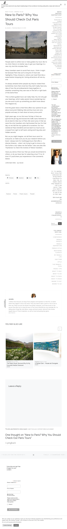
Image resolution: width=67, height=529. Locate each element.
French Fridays (59, 240)
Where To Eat (57, 281)
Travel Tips (57, 269)
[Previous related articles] (56, 329)
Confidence (57, 237)
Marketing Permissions (55, 88)
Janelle (9, 28)
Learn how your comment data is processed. (41, 429)
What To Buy (57, 271)
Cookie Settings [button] (7, 525)
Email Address (55, 75)
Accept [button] (16, 525)
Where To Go (57, 284)
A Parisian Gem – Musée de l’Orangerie (46, 363)
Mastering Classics (58, 251)
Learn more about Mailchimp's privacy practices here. (56, 133)
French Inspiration (57, 245)
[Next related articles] (60, 329)
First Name (54, 82)
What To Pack (56, 276)
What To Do (57, 274)
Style (60, 262)
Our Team (58, 259)
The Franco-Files (57, 265)
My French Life (58, 256)
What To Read (56, 279)
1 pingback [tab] (10, 442)
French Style (57, 248)
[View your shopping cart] (61, 4)
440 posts (12, 312)
